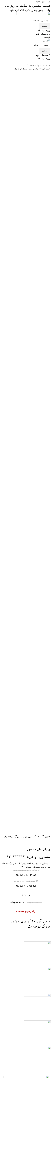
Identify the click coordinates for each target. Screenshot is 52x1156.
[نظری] (37, 1007)
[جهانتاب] (37, 1060)
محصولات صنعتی (36, 65)
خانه (48, 65)
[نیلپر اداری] (37, 981)
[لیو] (37, 1033)
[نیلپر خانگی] (37, 954)
